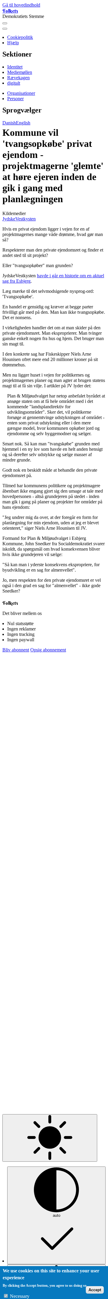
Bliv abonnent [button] (15, 649)
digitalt (13, 83)
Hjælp (13, 42)
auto (56, 1215)
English (23, 122)
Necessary (19, 1296)
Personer (15, 98)
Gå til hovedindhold (21, 4)
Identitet (14, 66)
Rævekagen (18, 77)
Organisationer (21, 93)
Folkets (10, 11)
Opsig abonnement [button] (48, 649)
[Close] (4, 29)
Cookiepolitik (20, 37)
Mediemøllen (19, 72)
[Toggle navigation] (4, 23)
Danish (9, 122)
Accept (94, 1290)
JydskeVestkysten (19, 218)
